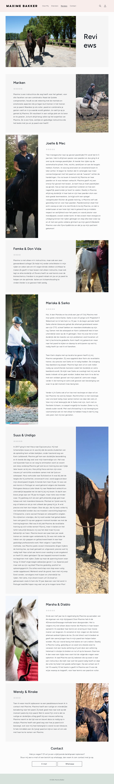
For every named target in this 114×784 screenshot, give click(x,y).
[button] (100, 6)
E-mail (44, 764)
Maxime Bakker (59, 780)
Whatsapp (70, 764)
